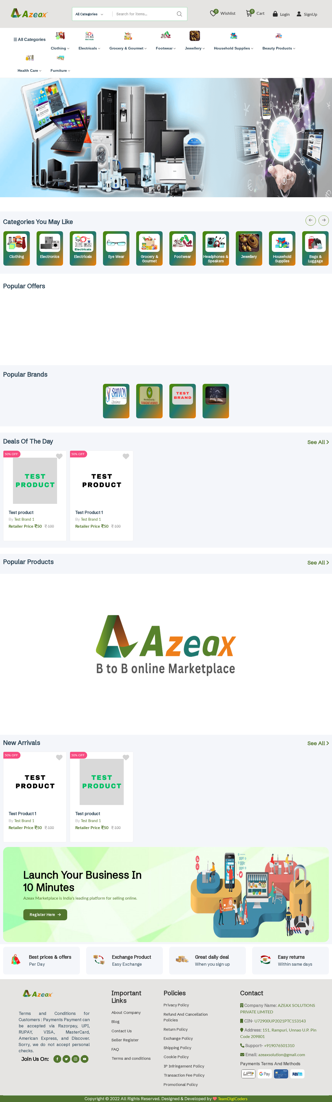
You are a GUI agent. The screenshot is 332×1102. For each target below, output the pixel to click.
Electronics (49, 256)
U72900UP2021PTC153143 (279, 1021)
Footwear (182, 256)
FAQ (115, 1049)
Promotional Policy (181, 1084)
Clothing (16, 256)
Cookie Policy (176, 1056)
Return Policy (176, 1029)
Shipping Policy (177, 1047)
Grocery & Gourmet (149, 258)
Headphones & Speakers (215, 258)
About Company (126, 1012)
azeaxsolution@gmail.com (281, 1055)
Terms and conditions (131, 1058)
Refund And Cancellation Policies (186, 1017)
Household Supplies (282, 258)
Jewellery (249, 256)
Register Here (44, 914)
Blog (116, 1021)
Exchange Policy (178, 1038)
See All (317, 442)
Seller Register (125, 1039)
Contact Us (122, 1030)
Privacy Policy (176, 1004)
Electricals (83, 256)
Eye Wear (116, 256)
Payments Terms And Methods (270, 1063)
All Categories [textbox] (86, 14)
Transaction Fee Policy (184, 1075)
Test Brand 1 (24, 519)
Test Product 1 (89, 512)
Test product (21, 512)
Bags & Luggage (315, 258)
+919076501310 (278, 1046)
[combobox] (92, 14)
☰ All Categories (29, 39)
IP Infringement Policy (184, 1066)
